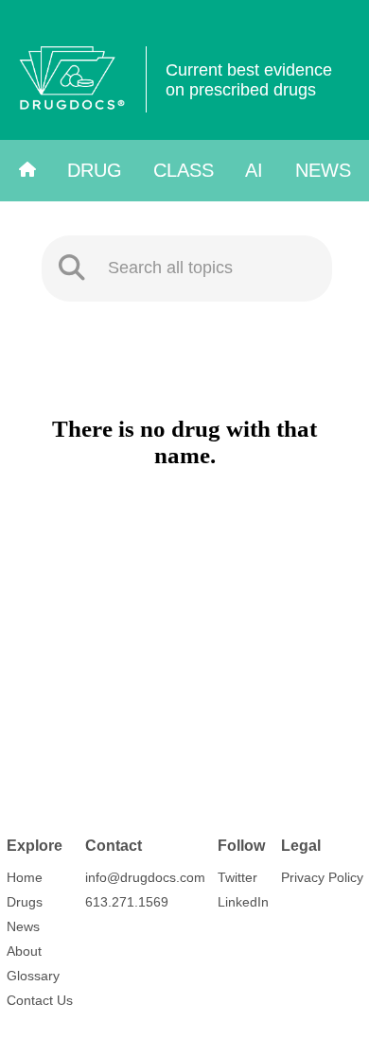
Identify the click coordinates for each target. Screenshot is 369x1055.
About (24, 951)
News (323, 170)
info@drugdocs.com (145, 877)
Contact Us (40, 1000)
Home (25, 877)
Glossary (33, 975)
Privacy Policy (322, 877)
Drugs (25, 901)
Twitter (237, 877)
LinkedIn (243, 901)
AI (254, 170)
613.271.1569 (126, 901)
